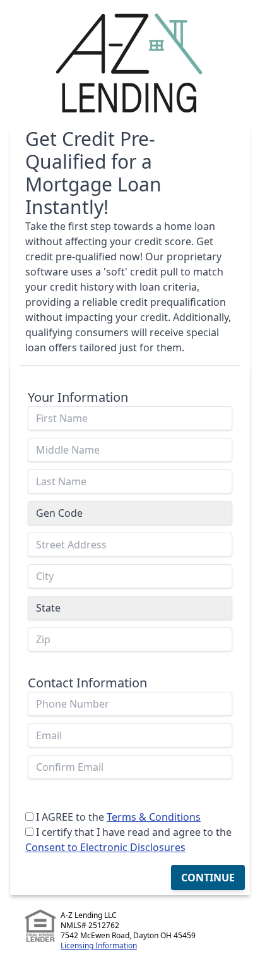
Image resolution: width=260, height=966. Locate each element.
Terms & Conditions (154, 817)
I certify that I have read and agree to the (134, 832)
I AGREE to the (70, 817)
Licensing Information (99, 945)
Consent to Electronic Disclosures (105, 847)
